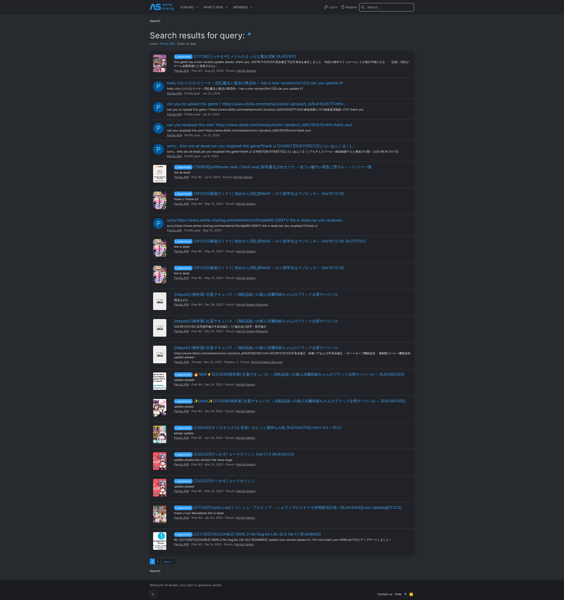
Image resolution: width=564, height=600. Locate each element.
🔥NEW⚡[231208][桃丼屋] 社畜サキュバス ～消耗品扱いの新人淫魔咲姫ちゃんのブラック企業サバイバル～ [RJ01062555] (289, 374)
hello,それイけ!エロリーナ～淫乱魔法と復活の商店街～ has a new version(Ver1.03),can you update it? (255, 83)
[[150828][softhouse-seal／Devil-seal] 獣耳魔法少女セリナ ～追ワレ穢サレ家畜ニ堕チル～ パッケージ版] (159, 174)
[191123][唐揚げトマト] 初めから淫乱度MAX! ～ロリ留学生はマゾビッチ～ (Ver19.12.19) (259, 193)
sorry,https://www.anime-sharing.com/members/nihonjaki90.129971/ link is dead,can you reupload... (256, 220)
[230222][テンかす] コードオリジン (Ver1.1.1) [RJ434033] (234, 454)
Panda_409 (167, 43)
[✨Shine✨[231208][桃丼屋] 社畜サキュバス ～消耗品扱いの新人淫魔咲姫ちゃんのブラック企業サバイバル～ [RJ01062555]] (159, 408)
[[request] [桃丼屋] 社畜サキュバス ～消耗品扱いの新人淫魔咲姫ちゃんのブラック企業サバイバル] (159, 301)
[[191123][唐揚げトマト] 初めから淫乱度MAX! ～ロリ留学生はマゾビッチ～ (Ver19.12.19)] (159, 200)
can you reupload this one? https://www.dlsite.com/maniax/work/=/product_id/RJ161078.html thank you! (259, 125)
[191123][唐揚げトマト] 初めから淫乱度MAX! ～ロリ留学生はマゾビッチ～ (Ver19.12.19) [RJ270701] (270, 241)
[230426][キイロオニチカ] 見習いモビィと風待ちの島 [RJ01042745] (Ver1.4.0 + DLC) (258, 427)
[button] (197, 7)
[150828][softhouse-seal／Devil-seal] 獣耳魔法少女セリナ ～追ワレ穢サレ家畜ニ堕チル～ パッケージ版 (273, 167)
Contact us (384, 594)
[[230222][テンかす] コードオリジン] (159, 488)
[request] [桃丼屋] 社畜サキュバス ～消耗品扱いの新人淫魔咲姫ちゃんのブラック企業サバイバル (256, 294)
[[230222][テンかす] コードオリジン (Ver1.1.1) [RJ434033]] (159, 461)
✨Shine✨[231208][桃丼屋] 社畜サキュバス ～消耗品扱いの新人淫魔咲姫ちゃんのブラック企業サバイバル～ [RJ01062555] (290, 401)
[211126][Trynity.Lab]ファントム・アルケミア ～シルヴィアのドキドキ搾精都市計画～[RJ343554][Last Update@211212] (288, 507)
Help (398, 594)
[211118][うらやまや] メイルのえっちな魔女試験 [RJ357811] (235, 56)
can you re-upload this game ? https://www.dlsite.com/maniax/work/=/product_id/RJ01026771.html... (256, 104)
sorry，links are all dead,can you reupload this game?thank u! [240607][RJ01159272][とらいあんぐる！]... (260, 146)
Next (167, 561)
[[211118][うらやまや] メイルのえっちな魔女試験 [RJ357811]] (159, 63)
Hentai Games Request (252, 304)
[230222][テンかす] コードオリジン (215, 481)
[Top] (405, 594)
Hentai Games (246, 70)
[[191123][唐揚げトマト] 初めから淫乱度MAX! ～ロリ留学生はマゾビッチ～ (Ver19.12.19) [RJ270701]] (159, 248)
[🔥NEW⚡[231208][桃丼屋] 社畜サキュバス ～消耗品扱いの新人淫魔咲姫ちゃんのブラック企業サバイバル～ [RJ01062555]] (159, 381)
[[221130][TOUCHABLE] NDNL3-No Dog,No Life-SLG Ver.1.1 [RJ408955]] (159, 541)
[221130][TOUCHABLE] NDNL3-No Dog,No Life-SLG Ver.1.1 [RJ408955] (248, 534)
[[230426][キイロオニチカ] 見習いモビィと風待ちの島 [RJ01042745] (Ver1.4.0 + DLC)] (159, 434)
